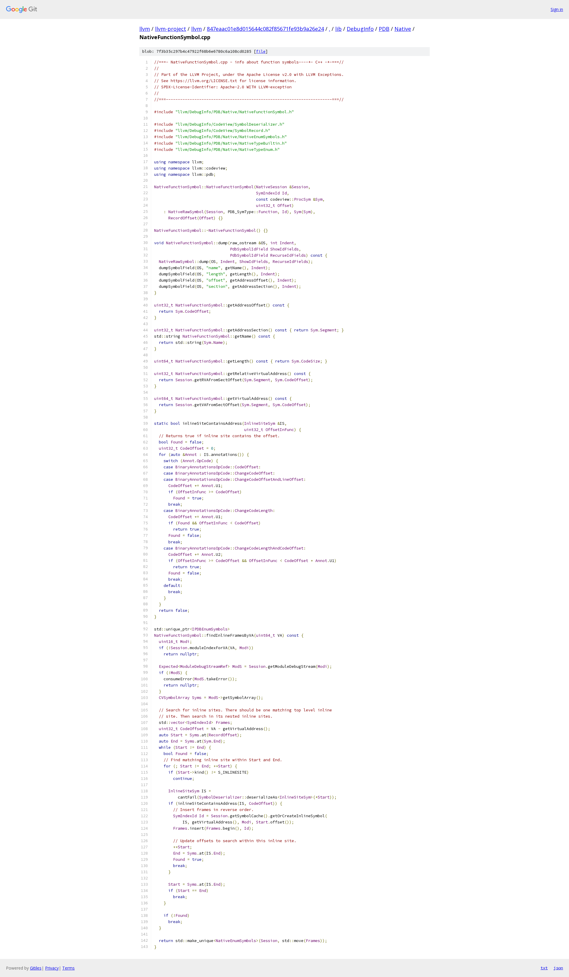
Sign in (557, 9)
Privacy (52, 968)
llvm (144, 28)
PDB (384, 28)
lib (338, 28)
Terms (68, 968)
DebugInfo (360, 28)
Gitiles (35, 968)
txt (544, 967)
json (558, 967)
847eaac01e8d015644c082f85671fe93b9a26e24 (265, 28)
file (261, 51)
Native (402, 28)
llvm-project (170, 28)
